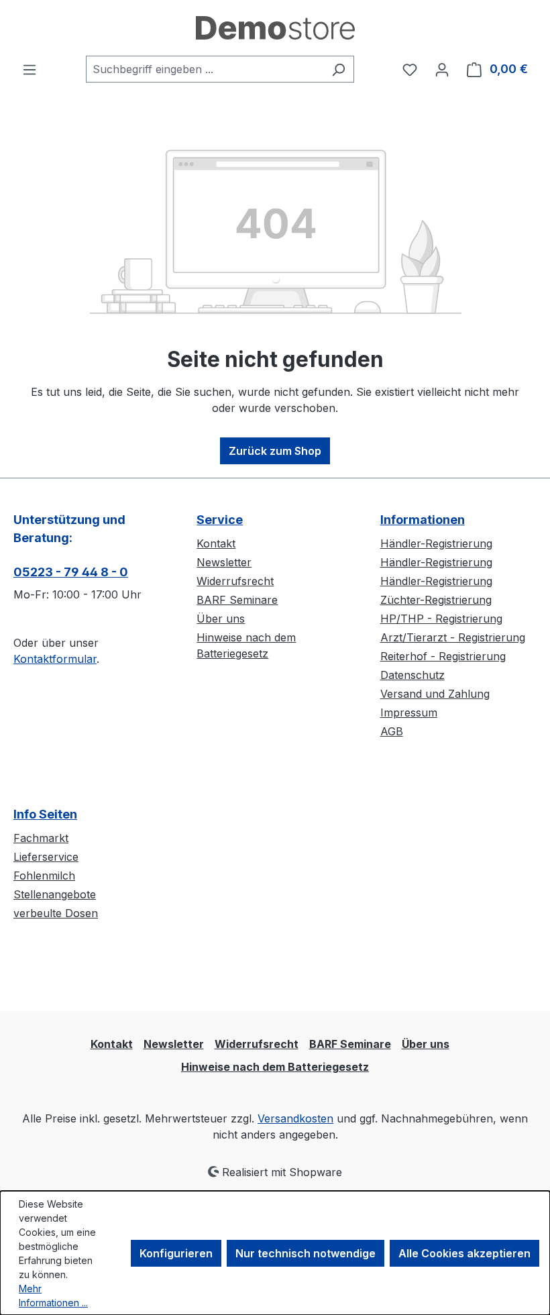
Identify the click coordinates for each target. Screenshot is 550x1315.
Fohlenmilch (44, 875)
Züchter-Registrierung (436, 600)
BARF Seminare (237, 600)
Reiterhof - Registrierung (443, 656)
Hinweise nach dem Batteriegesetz (275, 1066)
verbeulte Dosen (55, 913)
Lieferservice (45, 856)
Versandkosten (295, 1118)
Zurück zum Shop (275, 451)
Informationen (422, 520)
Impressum (408, 712)
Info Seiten (45, 814)
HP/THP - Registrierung (441, 618)
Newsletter (224, 562)
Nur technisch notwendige (305, 1253)
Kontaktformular (55, 659)
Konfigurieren (176, 1253)
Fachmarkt (40, 838)
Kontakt (216, 543)
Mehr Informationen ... (53, 1295)
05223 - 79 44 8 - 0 (70, 572)
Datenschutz (412, 675)
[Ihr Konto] (442, 69)
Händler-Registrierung (436, 543)
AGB (391, 731)
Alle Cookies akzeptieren (464, 1253)
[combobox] (204, 69)
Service (220, 520)
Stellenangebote (54, 894)
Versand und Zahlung (435, 693)
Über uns (221, 618)
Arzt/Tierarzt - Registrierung (452, 637)
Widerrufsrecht (235, 581)
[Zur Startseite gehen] (275, 28)
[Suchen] (338, 69)
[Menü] (29, 69)
